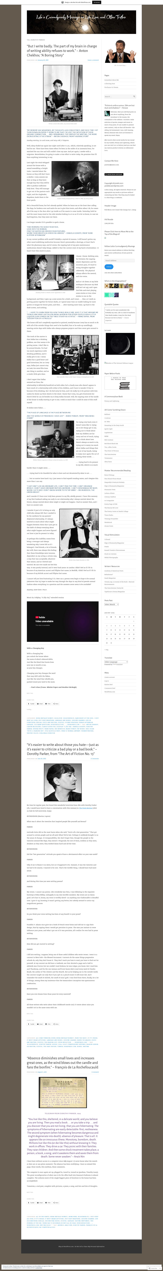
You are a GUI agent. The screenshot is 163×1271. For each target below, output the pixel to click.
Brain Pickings (109, 475)
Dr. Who (107, 422)
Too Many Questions (42, 724)
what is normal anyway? (70, 731)
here (115, 145)
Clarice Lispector (48, 726)
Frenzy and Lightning (112, 401)
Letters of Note (110, 493)
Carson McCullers (34, 726)
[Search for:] (120, 96)
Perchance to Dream (111, 87)
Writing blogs (45, 1225)
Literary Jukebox (110, 497)
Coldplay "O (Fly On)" (64, 726)
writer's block (32, 733)
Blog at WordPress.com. (66, 1246)
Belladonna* (109, 574)
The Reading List (50, 1042)
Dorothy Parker (45, 1044)
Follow (109, 267)
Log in (107, 681)
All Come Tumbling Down (45, 1038)
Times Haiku (109, 515)
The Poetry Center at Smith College (116, 511)
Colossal (107, 539)
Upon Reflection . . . (59, 724)
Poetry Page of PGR (111, 504)
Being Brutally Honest (44, 718)
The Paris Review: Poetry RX (114, 588)
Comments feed (110, 688)
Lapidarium (109, 432)
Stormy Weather (71, 722)
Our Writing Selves (52, 1221)
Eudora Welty (38, 729)
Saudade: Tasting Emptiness (78, 1221)
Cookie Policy (38, 1268)
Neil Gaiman (109, 440)
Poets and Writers (50, 722)
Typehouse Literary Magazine (115, 592)
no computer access (47, 1227)
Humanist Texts (110, 489)
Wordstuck (108, 522)
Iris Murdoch (60, 729)
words (79, 1046)
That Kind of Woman (112, 451)
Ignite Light (109, 429)
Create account (110, 677)
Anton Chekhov (92, 724)
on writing (31, 1046)
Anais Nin (68, 1225)
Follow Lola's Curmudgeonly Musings (120, 246)
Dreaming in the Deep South (114, 425)
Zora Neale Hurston (47, 733)
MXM (106, 436)
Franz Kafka (49, 729)
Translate (119, 664)
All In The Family (42, 1216)
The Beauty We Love (111, 508)
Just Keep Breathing (46, 720)
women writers (87, 731)
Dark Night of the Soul (84, 718)
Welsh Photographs (111, 557)
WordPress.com (110, 692)
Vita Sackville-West (52, 731)
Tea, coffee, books (110, 447)
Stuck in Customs (110, 554)
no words (81, 729)
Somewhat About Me (112, 80)
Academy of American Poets (114, 571)
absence (61, 1225)
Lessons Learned (78, 720)
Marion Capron (92, 1044)
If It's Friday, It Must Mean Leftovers (49, 1219)
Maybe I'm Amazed (84, 1040)
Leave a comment (93, 60)
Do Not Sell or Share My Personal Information (89, 1246)
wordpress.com (73, 724)
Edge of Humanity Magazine (114, 486)
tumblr (60, 1046)
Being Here (73, 1216)
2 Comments (95, 758)
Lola (60, 1044)
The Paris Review (85, 808)
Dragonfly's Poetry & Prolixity (114, 482)
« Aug (106, 650)
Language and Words (63, 720)
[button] (63, 782)
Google (54, 1044)
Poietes (61, 722)
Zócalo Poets (109, 526)
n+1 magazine (109, 500)
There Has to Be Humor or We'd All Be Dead (59, 1223)
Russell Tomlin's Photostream (115, 550)
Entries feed (109, 684)
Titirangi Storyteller (111, 519)
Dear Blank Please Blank (113, 479)
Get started (97, 2)
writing (86, 1046)
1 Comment (95, 1072)
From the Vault (81, 1038)
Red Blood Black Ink (111, 443)
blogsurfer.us (68, 718)
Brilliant (107, 414)
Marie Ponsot (71, 729)
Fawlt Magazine (110, 578)
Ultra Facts (108, 462)
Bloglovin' (58, 718)
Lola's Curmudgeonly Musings (74, 1044)
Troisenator (108, 458)
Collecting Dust (110, 83)
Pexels (107, 547)
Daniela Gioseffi (79, 726)
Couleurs (108, 418)
